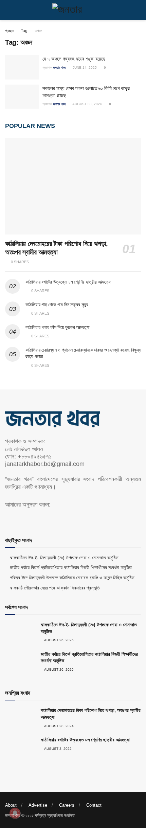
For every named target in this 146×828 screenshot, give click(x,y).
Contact (94, 805)
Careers (66, 805)
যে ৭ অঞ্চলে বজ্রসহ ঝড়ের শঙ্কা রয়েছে (73, 59)
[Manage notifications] (15, 813)
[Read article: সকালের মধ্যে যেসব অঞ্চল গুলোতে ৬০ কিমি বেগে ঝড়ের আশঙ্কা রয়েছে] (22, 97)
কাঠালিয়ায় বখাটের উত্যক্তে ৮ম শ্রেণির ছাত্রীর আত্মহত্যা (68, 282)
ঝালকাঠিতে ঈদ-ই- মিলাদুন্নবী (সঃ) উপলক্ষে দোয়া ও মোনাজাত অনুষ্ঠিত (64, 557)
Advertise (38, 805)
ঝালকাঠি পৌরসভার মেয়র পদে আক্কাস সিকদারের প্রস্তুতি (55, 587)
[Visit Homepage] (73, 10)
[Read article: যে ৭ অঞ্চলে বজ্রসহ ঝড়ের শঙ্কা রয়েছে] (22, 67)
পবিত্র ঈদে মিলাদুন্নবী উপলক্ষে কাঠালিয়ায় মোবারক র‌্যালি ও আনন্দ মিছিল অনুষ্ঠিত (72, 577)
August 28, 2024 (58, 726)
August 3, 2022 (57, 749)
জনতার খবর (59, 67)
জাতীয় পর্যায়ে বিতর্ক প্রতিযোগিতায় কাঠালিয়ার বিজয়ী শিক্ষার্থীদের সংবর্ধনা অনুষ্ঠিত (71, 567)
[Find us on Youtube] (19, 518)
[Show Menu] (8, 10)
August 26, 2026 (58, 640)
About (11, 805)
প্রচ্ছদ (9, 30)
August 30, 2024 (87, 104)
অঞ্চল (38, 30)
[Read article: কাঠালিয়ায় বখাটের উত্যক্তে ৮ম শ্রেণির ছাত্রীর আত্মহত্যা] (20, 747)
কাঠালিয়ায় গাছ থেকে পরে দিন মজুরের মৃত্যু (56, 304)
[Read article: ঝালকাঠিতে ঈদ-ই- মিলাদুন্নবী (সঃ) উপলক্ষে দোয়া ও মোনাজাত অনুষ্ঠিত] (20, 632)
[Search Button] (138, 10)
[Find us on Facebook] (7, 518)
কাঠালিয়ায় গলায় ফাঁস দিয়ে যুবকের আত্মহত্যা (57, 327)
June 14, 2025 (84, 67)
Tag (24, 30)
